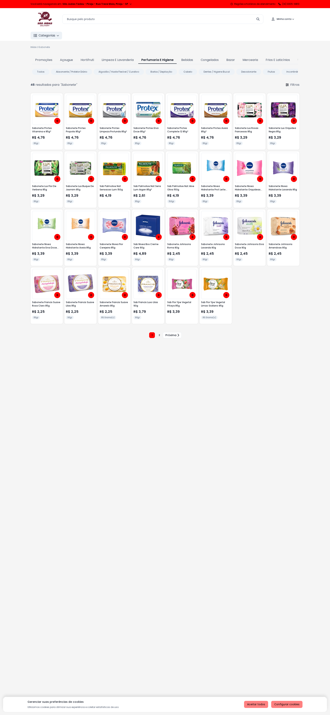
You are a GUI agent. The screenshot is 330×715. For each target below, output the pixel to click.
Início (34, 47)
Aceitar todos (256, 704)
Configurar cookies (286, 704)
